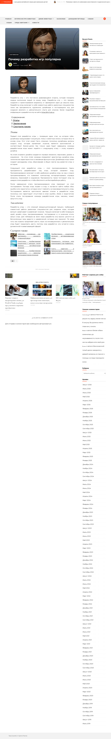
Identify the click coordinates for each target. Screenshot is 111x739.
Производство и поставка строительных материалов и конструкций (97, 108)
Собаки (90, 19)
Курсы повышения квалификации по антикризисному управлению (94, 92)
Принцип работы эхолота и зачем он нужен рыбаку (97, 178)
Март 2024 (87, 500)
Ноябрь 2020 (87, 660)
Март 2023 (86, 548)
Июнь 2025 (87, 440)
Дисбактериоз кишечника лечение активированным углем (62, 236)
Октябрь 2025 (88, 424)
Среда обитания (21, 22)
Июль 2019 (86, 723)
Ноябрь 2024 (87, 468)
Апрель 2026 (87, 400)
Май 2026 (86, 396)
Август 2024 (87, 480)
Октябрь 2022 (88, 568)
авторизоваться (45, 324)
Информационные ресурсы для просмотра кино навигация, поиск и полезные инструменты (41, 300)
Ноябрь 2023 (87, 516)
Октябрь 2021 (88, 616)
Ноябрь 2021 (87, 612)
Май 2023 (86, 540)
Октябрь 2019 (88, 711)
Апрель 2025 (87, 448)
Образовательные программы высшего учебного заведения (95, 155)
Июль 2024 (87, 484)
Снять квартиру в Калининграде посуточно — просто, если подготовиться (62, 251)
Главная (8, 19)
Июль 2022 (87, 580)
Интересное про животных (25, 19)
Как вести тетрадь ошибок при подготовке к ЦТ (97, 147)
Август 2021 (87, 624)
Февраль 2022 (88, 600)
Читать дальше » (96, 302)
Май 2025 (86, 444)
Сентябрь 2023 (88, 524)
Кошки (9, 22)
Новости (35, 22)
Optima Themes (22, 735)
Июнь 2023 (87, 536)
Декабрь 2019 (88, 704)
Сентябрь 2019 (88, 715)
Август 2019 (87, 719)
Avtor (15, 63)
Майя (84, 330)
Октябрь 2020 (88, 664)
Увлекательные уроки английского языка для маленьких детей (96, 45)
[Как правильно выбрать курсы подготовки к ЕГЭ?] (9, 275)
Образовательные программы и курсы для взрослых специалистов (96, 116)
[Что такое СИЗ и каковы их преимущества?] (75, 275)
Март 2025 (86, 452)
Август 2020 (87, 672)
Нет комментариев (42, 269)
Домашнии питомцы (77, 19)
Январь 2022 (87, 604)
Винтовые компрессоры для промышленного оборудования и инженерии (96, 187)
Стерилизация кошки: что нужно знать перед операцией (96, 76)
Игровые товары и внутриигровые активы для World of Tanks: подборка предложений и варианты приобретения (14, 303)
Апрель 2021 (87, 640)
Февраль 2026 (88, 408)
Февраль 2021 (88, 648)
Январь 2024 (87, 508)
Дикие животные (45, 19)
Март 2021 (86, 644)
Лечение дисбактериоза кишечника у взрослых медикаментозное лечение (29, 253)
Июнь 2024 (87, 488)
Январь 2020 (87, 700)
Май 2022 (86, 588)
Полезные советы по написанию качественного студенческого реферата (97, 52)
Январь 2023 (87, 556)
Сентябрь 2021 (88, 620)
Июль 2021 (86, 628)
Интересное (14, 54)
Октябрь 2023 (88, 520)
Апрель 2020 (87, 688)
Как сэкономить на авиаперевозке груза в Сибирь (96, 131)
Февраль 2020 (88, 696)
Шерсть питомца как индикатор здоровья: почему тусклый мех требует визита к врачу (96, 68)
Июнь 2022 (87, 584)
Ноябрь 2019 (87, 707)
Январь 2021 (87, 652)
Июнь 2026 (87, 393)
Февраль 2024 (88, 504)
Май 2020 (86, 684)
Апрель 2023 (87, 544)
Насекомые (61, 19)
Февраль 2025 (88, 456)
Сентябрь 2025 (88, 428)
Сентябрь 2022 (88, 572)
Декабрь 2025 (88, 416)
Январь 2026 (87, 412)
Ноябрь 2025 (87, 420)
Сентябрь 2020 (88, 668)
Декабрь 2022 (88, 560)
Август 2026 (87, 385)
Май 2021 (86, 636)
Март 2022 (86, 596)
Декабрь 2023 (88, 512)
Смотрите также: (22, 126)
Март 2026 (86, 404)
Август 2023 (87, 528)
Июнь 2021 (86, 632)
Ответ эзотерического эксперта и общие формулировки (96, 60)
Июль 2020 (87, 676)
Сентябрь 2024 (88, 476)
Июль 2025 (87, 436)
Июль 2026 (87, 389)
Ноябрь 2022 (87, 564)
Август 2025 (87, 432)
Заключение (19, 123)
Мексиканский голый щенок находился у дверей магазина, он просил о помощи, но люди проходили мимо (93, 354)
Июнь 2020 (87, 680)
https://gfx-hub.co (47, 112)
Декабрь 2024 (88, 464)
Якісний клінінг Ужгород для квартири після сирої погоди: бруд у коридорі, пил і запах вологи (96, 171)
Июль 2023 (87, 532)
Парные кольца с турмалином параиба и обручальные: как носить (96, 194)
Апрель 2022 (87, 592)
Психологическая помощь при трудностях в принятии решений (97, 84)
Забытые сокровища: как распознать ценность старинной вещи (29, 236)
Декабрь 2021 (88, 608)
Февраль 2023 (88, 552)
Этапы (16, 120)
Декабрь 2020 (88, 656)
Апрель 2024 (87, 496)
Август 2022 (87, 576)
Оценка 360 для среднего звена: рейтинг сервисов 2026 (96, 139)
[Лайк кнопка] (12, 261)
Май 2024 (86, 492)
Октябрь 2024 (88, 472)
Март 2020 (87, 692)
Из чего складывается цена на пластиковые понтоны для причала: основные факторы (96, 163)
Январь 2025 (87, 460)
